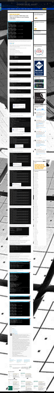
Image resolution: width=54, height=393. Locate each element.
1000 (43, 164)
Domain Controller (13, 364)
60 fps (41, 164)
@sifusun (41, 112)
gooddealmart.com (14, 332)
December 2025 (36, 174)
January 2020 (36, 222)
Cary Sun (16, 333)
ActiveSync (39, 168)
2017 (41, 165)
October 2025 (36, 177)
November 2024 (36, 185)
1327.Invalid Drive (39, 165)
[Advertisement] (40, 39)
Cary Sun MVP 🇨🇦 (38, 112)
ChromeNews (29, 392)
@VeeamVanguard (38, 127)
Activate (35, 167)
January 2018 (36, 243)
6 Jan (43, 140)
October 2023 (36, 192)
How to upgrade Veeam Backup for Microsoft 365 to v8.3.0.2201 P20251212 (16, 389)
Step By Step (18, 14)
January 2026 (36, 173)
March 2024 (35, 188)
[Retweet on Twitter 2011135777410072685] (37, 138)
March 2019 (35, 229)
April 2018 (35, 239)
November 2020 (36, 214)
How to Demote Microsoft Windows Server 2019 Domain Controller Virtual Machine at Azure (19, 360)
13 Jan (43, 131)
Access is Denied (41, 166)
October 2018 (36, 233)
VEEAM (16, 382)
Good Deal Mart (27, 4)
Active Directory (38, 167)
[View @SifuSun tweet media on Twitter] (41, 117)
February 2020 (36, 221)
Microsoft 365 (14, 382)
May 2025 (35, 180)
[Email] (0, 7)
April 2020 (35, 218)
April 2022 (35, 203)
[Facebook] (0, 4)
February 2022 (36, 206)
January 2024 (36, 189)
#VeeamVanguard (41, 116)
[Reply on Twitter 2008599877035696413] (36, 147)
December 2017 (36, 244)
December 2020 (36, 213)
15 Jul (43, 112)
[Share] (0, 10)
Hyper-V (16, 373)
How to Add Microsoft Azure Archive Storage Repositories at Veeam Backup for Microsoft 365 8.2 (29, 389)
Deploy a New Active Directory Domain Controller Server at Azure (13, 360)
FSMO (15, 364)
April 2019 (35, 228)
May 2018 (35, 237)
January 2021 (36, 211)
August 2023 (35, 195)
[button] (41, 8)
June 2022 (35, 200)
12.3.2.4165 (37, 164)
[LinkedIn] (0, 6)
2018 (43, 165)
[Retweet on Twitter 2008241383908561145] (37, 155)
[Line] (0, 9)
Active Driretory (36, 168)
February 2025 (36, 181)
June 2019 (35, 225)
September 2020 (36, 217)
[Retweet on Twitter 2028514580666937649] (37, 129)
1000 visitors (36, 165)
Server (15, 14)
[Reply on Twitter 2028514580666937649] (36, 129)
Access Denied (38, 166)
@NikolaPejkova (41, 123)
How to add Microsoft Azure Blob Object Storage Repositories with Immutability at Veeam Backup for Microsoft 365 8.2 (42, 390)
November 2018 (36, 232)
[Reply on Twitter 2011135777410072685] (36, 138)
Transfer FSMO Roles (24, 364)
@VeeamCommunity (43, 127)
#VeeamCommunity (38, 117)
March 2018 (35, 240)
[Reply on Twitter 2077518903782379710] (36, 118)
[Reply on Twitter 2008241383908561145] (36, 155)
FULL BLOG (11, 14)
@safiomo (37, 124)
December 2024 (36, 184)
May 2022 (35, 202)
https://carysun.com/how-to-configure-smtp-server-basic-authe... (40, 135)
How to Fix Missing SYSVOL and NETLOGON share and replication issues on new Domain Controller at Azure (27, 360)
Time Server (20, 364)
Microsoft (13, 14)
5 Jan (43, 149)
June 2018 (35, 236)
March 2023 (35, 196)
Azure (26, 373)
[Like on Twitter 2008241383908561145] (39, 155)
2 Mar (43, 120)
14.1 (39, 164)
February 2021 (36, 210)
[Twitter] (0, 5)
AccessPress (44, 166)
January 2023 (36, 199)
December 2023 (36, 191)
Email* (35, 26)
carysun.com (14, 329)
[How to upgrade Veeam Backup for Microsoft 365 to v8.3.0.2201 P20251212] (10, 388)
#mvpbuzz (37, 116)
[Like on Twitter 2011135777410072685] (39, 138)
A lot (42, 168)
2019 (35, 166)
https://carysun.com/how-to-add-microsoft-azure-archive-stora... (40, 144)
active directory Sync (41, 167)
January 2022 (36, 207)
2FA (35, 164)
